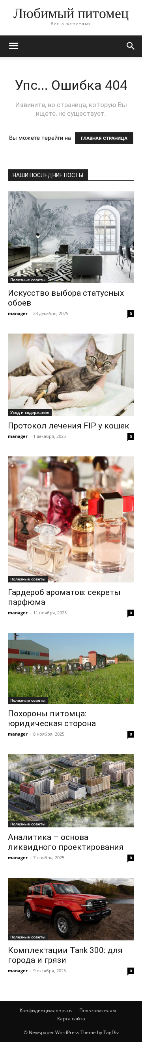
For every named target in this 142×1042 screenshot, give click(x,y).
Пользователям (97, 1010)
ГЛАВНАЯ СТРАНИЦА (104, 138)
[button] (13, 46)
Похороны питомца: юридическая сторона (52, 718)
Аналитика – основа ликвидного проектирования (66, 842)
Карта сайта (71, 1018)
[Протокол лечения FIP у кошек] (71, 375)
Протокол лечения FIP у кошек (68, 425)
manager (18, 313)
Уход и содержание (29, 412)
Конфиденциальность (46, 1010)
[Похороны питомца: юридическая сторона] (71, 668)
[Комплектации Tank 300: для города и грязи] (71, 909)
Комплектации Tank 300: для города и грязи (65, 955)
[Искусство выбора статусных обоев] (71, 237)
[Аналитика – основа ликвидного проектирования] (71, 790)
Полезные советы (27, 279)
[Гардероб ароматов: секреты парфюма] (71, 519)
